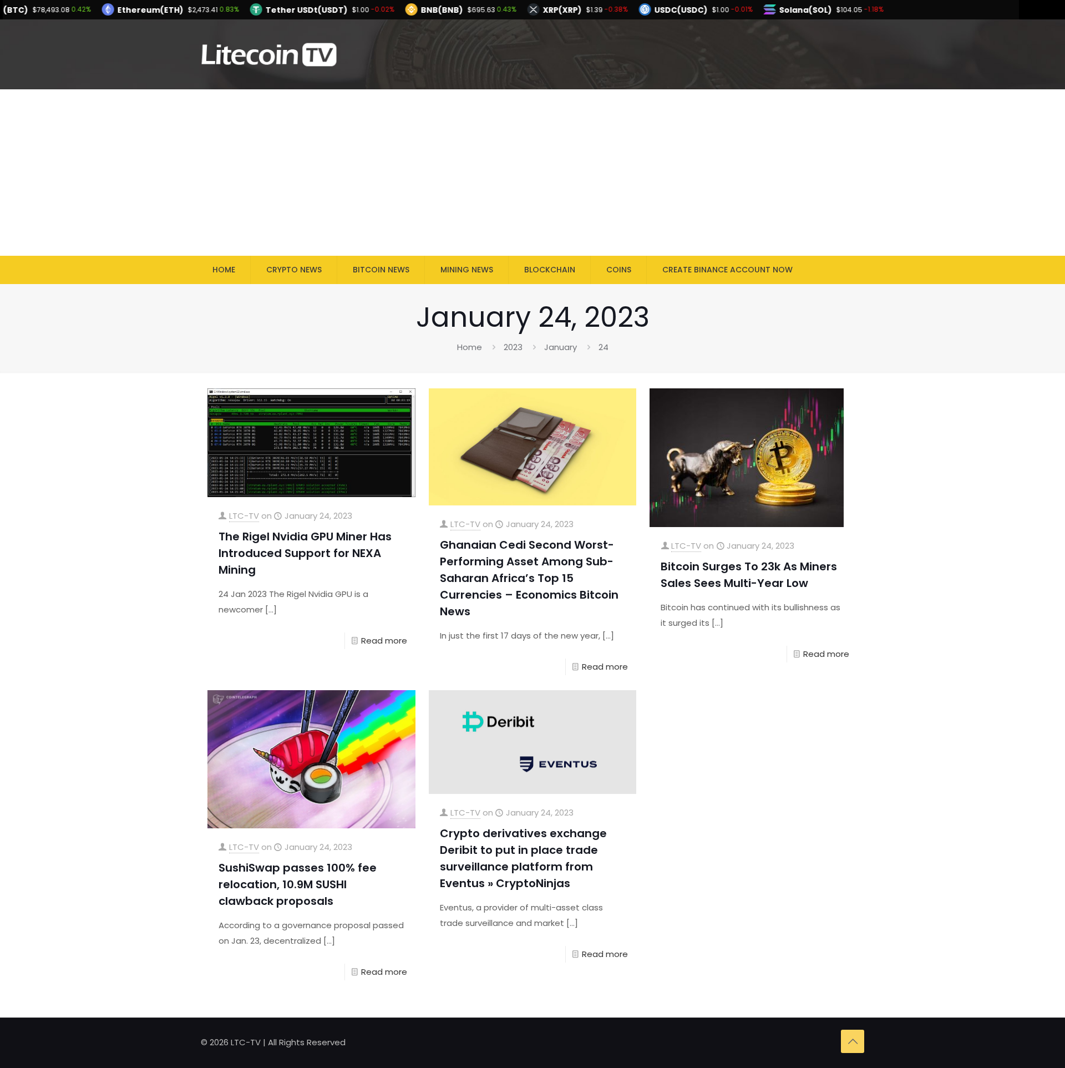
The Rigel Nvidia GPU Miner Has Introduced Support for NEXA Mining (305, 553)
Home (469, 347)
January (560, 347)
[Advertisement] (532, 172)
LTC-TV (244, 516)
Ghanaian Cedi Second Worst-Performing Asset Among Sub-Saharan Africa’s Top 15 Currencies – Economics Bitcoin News (529, 578)
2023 (513, 347)
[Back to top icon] (852, 1041)
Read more (384, 640)
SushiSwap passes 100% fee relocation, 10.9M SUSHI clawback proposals (298, 884)
